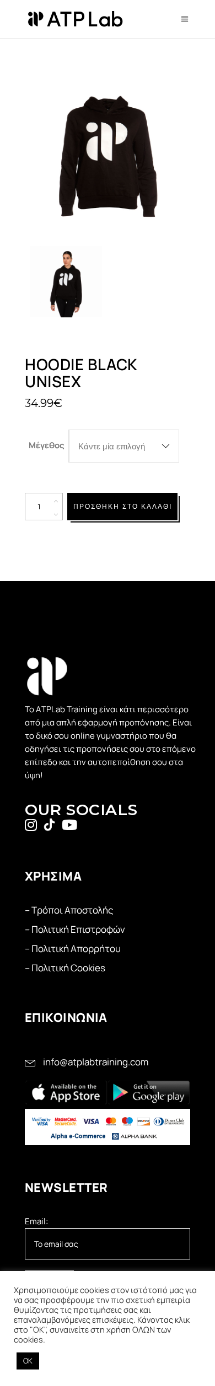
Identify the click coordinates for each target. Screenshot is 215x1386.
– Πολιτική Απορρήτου (73, 948)
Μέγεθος (46, 445)
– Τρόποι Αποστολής (69, 910)
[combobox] (124, 446)
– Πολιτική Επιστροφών (75, 929)
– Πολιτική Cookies (65, 967)
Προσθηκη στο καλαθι (122, 506)
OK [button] (28, 1361)
